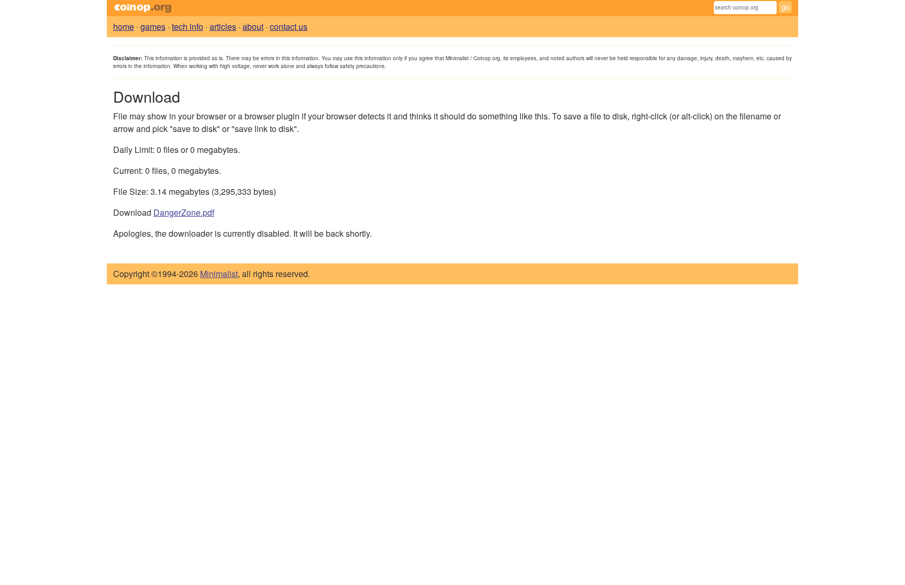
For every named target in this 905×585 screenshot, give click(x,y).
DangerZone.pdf (183, 212)
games (152, 26)
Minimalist (219, 274)
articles (222, 26)
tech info (187, 26)
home (123, 26)
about (252, 26)
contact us (288, 26)
